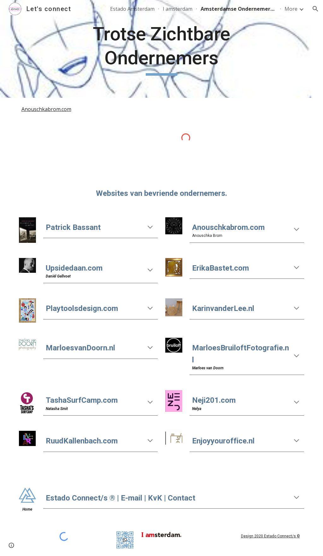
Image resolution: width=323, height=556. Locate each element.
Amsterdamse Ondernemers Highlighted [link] (238, 8)
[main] (161, 49)
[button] (315, 8)
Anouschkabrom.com (46, 109)
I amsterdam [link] (177, 8)
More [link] (291, 8)
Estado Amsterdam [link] (132, 8)
